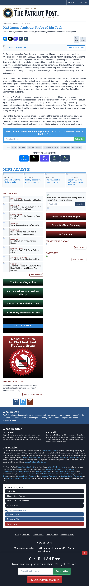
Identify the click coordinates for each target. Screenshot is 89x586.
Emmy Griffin (50, 177)
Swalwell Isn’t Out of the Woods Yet (12, 181)
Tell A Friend (66, 234)
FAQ (17, 534)
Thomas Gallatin (16, 47)
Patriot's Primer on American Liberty (23, 293)
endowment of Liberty (49, 450)
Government (7, 24)
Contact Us (26, 534)
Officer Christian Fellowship (26, 476)
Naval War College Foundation (71, 476)
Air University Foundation (48, 476)
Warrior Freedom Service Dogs (65, 471)
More (14, 420)
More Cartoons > (79, 259)
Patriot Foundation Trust (25, 467)
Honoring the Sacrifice (43, 471)
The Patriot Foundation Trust (23, 303)
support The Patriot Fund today (35, 462)
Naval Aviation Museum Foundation (17, 478)
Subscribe (79, 139)
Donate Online (13, 514)
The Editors (29, 177)
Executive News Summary (66, 225)
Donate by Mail (13, 519)
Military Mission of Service (57, 467)
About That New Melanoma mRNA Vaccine (75, 182)
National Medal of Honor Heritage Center (60, 469)
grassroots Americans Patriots (31, 457)
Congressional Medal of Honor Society (16, 471)
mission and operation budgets (70, 457)
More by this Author (76, 48)
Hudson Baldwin (73, 177)
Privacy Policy (52, 534)
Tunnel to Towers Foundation (29, 474)
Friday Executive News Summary (33, 181)
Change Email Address (16, 496)
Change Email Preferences (18, 501)
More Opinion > (36, 275)
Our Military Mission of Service (23, 312)
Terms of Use (38, 534)
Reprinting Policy (67, 534)
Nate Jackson (8, 177)
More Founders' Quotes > (32, 394)
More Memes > (80, 248)
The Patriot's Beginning (23, 282)
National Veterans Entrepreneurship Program (57, 474)
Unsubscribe (12, 505)
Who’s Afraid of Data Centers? (53, 181)
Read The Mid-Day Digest (66, 216)
